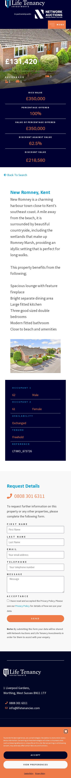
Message (15, 574)
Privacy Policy (40, 773)
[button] (66, 731)
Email (12, 549)
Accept (35, 755)
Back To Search (17, 175)
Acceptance (18, 596)
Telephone (17, 561)
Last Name (16, 536)
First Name (17, 524)
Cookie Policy (28, 773)
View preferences (35, 765)
